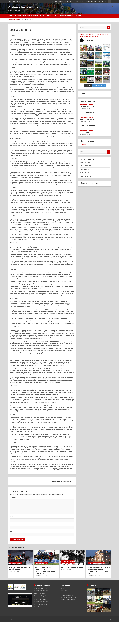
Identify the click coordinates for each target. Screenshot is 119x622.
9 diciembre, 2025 (39, 575)
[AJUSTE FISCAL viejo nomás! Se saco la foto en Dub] (83, 63)
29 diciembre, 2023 (66, 569)
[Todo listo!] (98, 55)
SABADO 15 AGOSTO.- (87, 132)
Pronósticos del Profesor (67, 1)
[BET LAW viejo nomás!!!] (106, 79)
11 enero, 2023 (13, 33)
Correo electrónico (15, 524)
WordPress (59, 619)
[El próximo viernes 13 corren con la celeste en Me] (106, 47)
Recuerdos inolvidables (68, 563)
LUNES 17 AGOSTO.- (87, 119)
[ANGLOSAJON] (90, 79)
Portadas (57, 1)
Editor (21, 571)
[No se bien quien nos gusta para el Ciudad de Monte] (90, 55)
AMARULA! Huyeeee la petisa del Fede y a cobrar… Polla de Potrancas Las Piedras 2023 (58, 480)
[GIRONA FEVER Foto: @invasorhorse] (98, 47)
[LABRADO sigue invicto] (106, 63)
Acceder (105, 1)
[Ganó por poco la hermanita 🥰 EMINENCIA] (90, 63)
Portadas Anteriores (15, 563)
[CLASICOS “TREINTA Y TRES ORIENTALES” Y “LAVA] (90, 47)
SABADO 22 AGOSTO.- (87, 113)
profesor (20, 33)
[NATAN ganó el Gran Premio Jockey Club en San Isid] (98, 63)
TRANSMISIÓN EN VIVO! (96, 1)
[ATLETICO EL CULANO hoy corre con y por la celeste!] (83, 79)
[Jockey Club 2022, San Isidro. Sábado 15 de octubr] (98, 71)
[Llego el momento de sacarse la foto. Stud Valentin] (98, 79)
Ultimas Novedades (88, 102)
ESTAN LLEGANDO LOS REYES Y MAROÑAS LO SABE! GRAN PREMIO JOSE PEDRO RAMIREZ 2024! (99, 570)
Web (11, 531)
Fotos (87, 1)
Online (84, 144)
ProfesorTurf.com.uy (23, 7)
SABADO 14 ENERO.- (17, 480)
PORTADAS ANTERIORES (18, 548)
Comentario (13, 497)
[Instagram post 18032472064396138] (90, 71)
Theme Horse (39, 619)
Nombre (12, 517)
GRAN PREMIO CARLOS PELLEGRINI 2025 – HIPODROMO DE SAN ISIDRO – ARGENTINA (45, 570)
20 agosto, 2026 (84, 108)
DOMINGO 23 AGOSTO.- (88, 106)
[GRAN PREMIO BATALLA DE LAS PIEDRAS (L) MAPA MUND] (83, 47)
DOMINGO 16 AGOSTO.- (88, 126)
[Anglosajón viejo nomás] (106, 71)
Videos (76, 1)
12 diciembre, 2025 (14, 571)
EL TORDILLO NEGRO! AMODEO (72, 567)
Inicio (52, 1)
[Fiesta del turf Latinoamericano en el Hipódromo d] (106, 55)
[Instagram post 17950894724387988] (83, 55)
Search (108, 27)
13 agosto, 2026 (84, 121)
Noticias (82, 1)
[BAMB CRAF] (83, 71)
